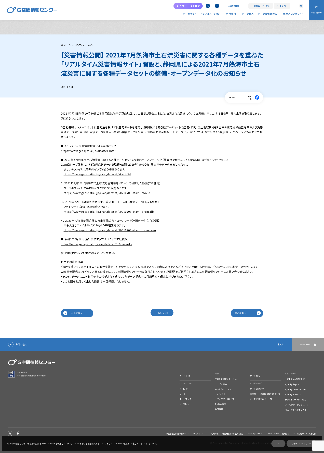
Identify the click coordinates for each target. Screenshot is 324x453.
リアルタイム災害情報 (295, 379)
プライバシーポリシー (256, 434)
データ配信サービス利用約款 (304, 434)
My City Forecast (293, 394)
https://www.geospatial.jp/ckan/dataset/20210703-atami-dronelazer (110, 230)
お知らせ (184, 388)
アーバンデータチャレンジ (297, 404)
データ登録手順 (257, 388)
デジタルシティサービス (295, 399)
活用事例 (219, 409)
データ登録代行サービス (261, 399)
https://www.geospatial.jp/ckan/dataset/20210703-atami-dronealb (109, 212)
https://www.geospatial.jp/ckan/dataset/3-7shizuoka (96, 244)
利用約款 (215, 434)
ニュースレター (186, 399)
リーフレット (185, 404)
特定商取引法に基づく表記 (233, 434)
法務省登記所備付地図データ (177, 434)
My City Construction (295, 389)
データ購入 (248, 13)
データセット (190, 13)
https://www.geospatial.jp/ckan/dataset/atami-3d (97, 174)
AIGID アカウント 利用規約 (278, 434)
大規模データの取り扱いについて (265, 394)
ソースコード (198, 434)
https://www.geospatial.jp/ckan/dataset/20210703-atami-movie (107, 193)
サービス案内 (221, 384)
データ (182, 394)
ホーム (67, 45)
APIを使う (221, 394)
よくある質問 (233, 6)
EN (301, 6)
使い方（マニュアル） (224, 389)
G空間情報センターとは (226, 379)
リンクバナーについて (225, 399)
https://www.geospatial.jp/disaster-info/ (88, 151)
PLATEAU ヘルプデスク (295, 410)
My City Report (292, 384)
